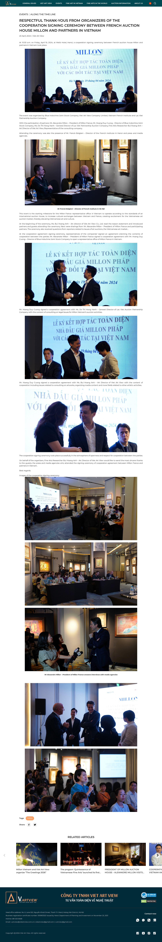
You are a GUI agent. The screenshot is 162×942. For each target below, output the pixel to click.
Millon (30, 818)
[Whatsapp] (137, 920)
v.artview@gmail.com (63, 922)
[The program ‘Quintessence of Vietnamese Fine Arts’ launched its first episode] (81, 854)
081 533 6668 (17, 919)
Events (23, 14)
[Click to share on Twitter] (35, 825)
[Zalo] (154, 920)
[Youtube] (143, 933)
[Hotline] (149, 920)
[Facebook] (137, 933)
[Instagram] (149, 933)
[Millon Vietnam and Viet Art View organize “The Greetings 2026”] (36, 854)
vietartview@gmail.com (44, 922)
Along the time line (43, 14)
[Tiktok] (154, 933)
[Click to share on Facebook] (29, 825)
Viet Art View (25, 933)
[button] (4, 855)
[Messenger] (143, 920)
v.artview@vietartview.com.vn (22, 922)
